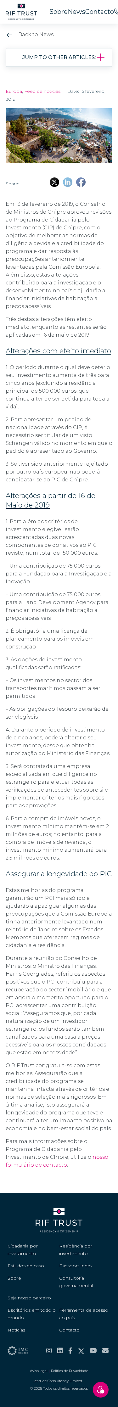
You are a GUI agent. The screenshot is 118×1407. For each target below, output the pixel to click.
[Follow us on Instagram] (49, 1350)
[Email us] (105, 1350)
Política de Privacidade (69, 1371)
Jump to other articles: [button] (59, 57)
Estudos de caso (26, 1266)
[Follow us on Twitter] (81, 1350)
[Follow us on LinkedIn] (60, 1350)
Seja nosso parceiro (29, 1298)
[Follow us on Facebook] (70, 1350)
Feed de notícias (42, 91)
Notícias (16, 1330)
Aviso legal (39, 1371)
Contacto (99, 11)
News (76, 11)
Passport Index (76, 1266)
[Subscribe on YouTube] (93, 1350)
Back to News (35, 34)
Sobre (58, 11)
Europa (14, 91)
